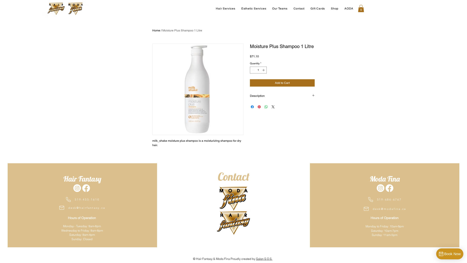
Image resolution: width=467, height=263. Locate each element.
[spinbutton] (258, 70)
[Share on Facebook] (252, 107)
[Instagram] (77, 188)
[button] (280, 8)
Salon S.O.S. (264, 259)
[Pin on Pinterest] (259, 107)
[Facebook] (86, 188)
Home (156, 30)
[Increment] (264, 70)
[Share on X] (273, 107)
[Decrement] (252, 70)
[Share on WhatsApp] (266, 107)
